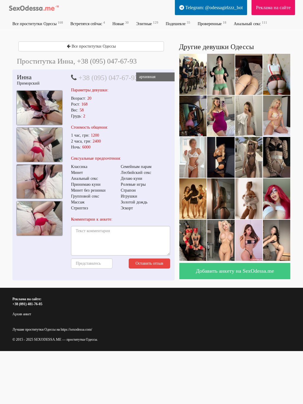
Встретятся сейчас (87, 23)
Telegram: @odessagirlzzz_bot (213, 7)
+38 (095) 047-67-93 (108, 78)
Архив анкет (21, 314)
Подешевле (178, 23)
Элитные (147, 23)
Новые (120, 23)
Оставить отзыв (149, 263)
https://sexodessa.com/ (76, 329)
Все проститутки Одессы (37, 23)
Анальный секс (250, 23)
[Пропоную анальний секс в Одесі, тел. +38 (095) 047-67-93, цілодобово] (39, 108)
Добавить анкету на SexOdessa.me (235, 271)
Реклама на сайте (273, 7)
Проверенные (212, 23)
